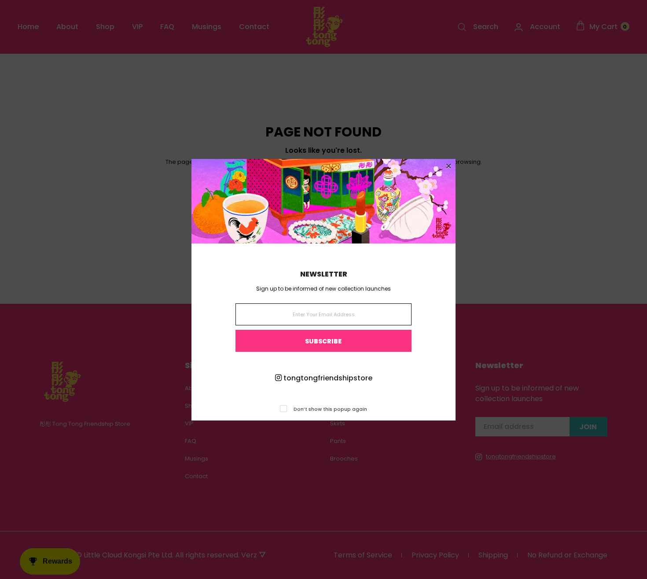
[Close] (448, 166)
